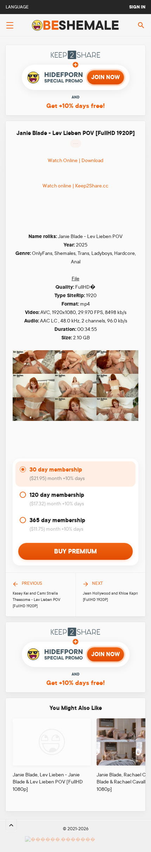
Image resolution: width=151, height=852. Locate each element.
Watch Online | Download (75, 160)
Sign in (137, 7)
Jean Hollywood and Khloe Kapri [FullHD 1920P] (110, 596)
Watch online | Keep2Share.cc (75, 185)
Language (17, 7)
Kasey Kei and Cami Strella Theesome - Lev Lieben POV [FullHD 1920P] (36, 599)
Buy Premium (75, 551)
